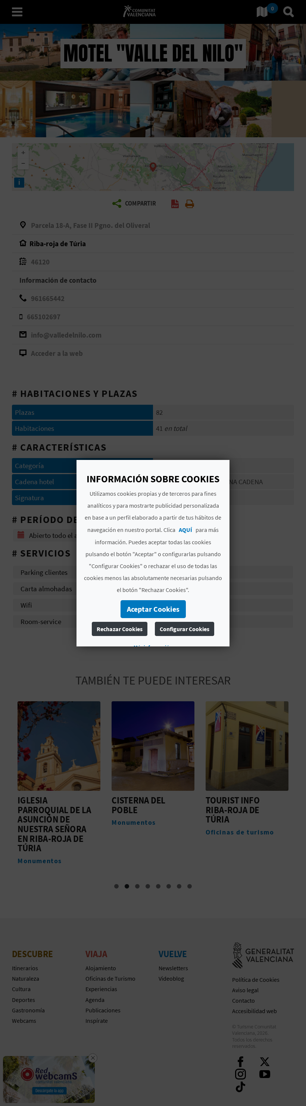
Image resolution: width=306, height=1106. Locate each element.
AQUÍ (185, 529)
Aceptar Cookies (153, 609)
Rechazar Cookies (120, 629)
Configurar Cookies (184, 629)
